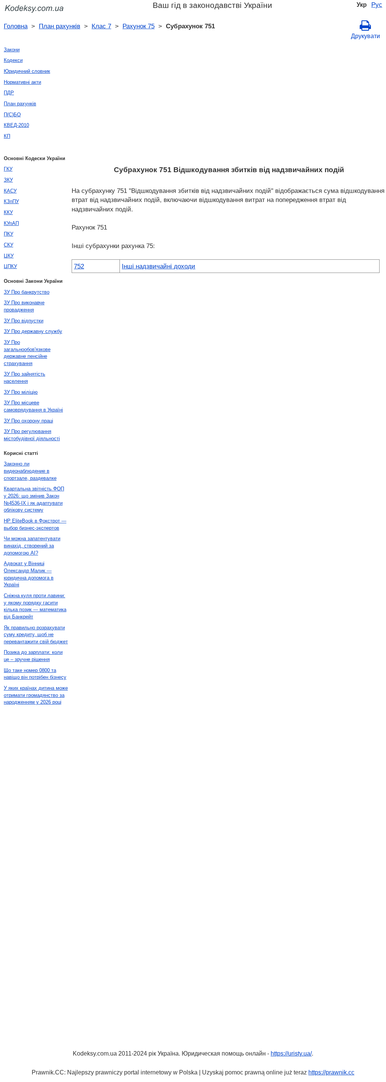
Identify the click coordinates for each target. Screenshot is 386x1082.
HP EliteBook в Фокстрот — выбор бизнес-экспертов (35, 524)
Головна (16, 26)
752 (79, 266)
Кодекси (13, 60)
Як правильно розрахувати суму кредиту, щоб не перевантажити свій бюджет (36, 634)
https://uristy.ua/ (291, 1053)
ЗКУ (8, 180)
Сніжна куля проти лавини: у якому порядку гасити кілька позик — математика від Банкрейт (35, 606)
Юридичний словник (27, 71)
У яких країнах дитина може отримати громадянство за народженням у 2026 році (36, 695)
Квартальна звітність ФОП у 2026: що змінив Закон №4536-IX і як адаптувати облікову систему (34, 499)
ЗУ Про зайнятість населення (24, 377)
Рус (376, 4)
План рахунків (59, 26)
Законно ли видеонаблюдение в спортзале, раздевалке (30, 471)
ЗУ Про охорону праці (28, 421)
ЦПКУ (10, 266)
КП (7, 136)
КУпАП (11, 223)
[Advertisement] (229, 104)
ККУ (8, 212)
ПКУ (8, 234)
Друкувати (365, 36)
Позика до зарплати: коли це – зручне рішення (33, 655)
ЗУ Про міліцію (21, 392)
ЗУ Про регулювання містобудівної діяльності (32, 434)
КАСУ (10, 191)
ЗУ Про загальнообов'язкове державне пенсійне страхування (27, 352)
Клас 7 (101, 26)
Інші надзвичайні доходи (158, 266)
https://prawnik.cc (331, 1072)
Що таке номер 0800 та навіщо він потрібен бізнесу (35, 673)
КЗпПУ (11, 201)
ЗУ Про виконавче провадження (24, 306)
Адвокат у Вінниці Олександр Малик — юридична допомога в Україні (29, 574)
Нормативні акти (22, 82)
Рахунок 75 (139, 26)
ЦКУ (9, 256)
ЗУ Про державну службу (33, 331)
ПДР (9, 93)
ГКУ (8, 169)
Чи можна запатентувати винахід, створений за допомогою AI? (32, 545)
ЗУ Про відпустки (23, 321)
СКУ (8, 245)
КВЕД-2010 (16, 125)
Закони (12, 49)
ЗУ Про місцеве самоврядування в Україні (33, 406)
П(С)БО (12, 114)
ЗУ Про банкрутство (26, 292)
